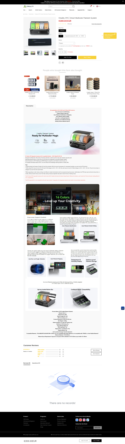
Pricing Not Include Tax (97, 23)
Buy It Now (87, 57)
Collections (31, 14)
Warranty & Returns (62, 425)
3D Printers (26, 419)
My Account (43, 421)
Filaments (25, 423)
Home (26, 14)
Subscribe (97, 427)
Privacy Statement (61, 419)
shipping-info (60, 423)
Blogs (41, 427)
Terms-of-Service (61, 421)
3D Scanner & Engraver (29, 421)
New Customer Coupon (46, 425)
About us (42, 419)
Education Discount (45, 423)
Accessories (26, 425)
